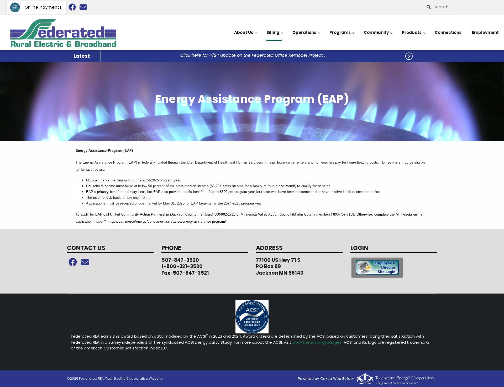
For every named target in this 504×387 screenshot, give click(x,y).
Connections (448, 32)
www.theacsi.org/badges (317, 342)
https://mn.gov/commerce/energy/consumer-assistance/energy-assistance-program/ (160, 221)
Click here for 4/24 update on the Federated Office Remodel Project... (252, 56)
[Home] (63, 32)
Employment (485, 32)
